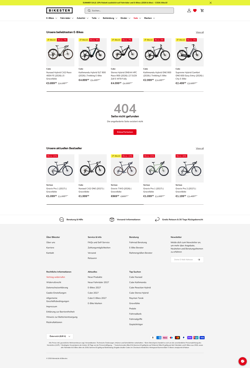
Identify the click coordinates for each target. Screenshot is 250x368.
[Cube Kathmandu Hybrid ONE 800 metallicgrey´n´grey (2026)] (157, 52)
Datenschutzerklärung (57, 287)
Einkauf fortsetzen (125, 132)
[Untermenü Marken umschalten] (154, 18)
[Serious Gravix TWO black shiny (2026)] (125, 168)
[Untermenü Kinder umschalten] (129, 18)
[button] (195, 10)
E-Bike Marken (95, 303)
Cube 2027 (93, 292)
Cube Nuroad (135, 277)
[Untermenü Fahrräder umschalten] (72, 18)
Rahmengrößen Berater (140, 253)
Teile (94, 18)
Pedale (132, 308)
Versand (92, 253)
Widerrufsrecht (53, 282)
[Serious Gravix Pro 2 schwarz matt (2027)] (190, 168)
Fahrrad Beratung (138, 242)
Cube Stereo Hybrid (139, 292)
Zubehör (81, 18)
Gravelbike (134, 303)
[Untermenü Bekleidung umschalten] (116, 18)
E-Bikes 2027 (94, 287)
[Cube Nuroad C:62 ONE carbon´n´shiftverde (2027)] (93, 168)
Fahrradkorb (135, 313)
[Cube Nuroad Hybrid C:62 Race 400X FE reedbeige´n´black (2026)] (60, 52)
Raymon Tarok (136, 298)
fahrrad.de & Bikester (59, 358)
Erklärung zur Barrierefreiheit (60, 311)
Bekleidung (108, 18)
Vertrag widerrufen (55, 277)
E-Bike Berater (136, 247)
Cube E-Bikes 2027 (97, 298)
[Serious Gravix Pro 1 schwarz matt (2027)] (60, 168)
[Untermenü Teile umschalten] (98, 18)
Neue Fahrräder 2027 (98, 282)
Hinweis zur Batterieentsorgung (61, 317)
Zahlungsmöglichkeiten (99, 247)
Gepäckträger (136, 324)
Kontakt (50, 253)
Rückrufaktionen (54, 322)
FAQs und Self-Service (99, 242)
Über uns (50, 242)
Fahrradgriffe (135, 319)
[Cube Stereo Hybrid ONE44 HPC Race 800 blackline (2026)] (125, 52)
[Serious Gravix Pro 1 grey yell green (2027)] (157, 168)
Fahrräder (65, 18)
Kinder (124, 18)
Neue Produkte (95, 277)
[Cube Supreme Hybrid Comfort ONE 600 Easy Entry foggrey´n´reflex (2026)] (190, 52)
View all (200, 32)
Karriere (50, 247)
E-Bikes (50, 18)
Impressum (51, 306)
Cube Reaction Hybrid (140, 287)
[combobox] (129, 11)
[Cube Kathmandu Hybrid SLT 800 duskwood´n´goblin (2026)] (93, 52)
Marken (148, 18)
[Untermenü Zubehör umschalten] (87, 18)
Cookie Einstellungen (56, 292)
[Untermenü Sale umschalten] (140, 18)
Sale (136, 18)
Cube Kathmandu (137, 282)
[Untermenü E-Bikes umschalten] (56, 18)
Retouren (92, 258)
